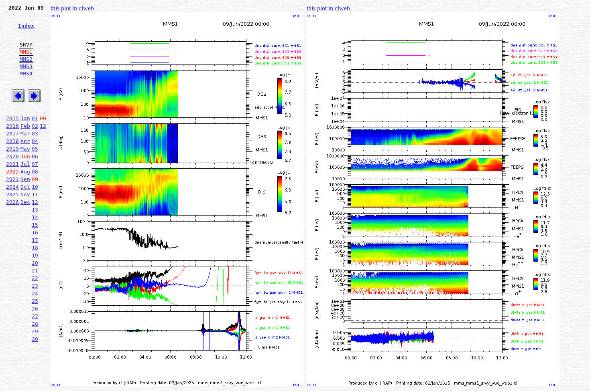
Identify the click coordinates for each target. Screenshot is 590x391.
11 (35, 194)
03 (35, 134)
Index (26, 26)
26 (35, 309)
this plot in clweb (72, 8)
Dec (25, 202)
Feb (25, 126)
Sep (25, 179)
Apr (25, 141)
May (25, 149)
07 (35, 164)
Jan (25, 118)
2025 (12, 194)
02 (35, 126)
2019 (12, 149)
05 (35, 149)
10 (35, 187)
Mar (25, 134)
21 (35, 271)
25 (35, 301)
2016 (12, 126)
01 (35, 118)
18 (35, 248)
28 (35, 324)
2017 (12, 134)
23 (35, 286)
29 (35, 332)
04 (35, 141)
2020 (12, 156)
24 (35, 293)
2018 (12, 141)
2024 (12, 187)
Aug (25, 172)
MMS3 (26, 66)
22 (35, 278)
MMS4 (26, 74)
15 (35, 225)
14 (35, 217)
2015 (12, 118)
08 (35, 172)
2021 (12, 164)
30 (35, 339)
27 (35, 316)
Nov (25, 194)
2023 (12, 179)
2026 (12, 202)
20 (35, 263)
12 (43, 126)
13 (35, 210)
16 (35, 233)
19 (35, 255)
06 (35, 156)
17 (35, 240)
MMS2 (26, 59)
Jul (25, 164)
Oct (25, 187)
